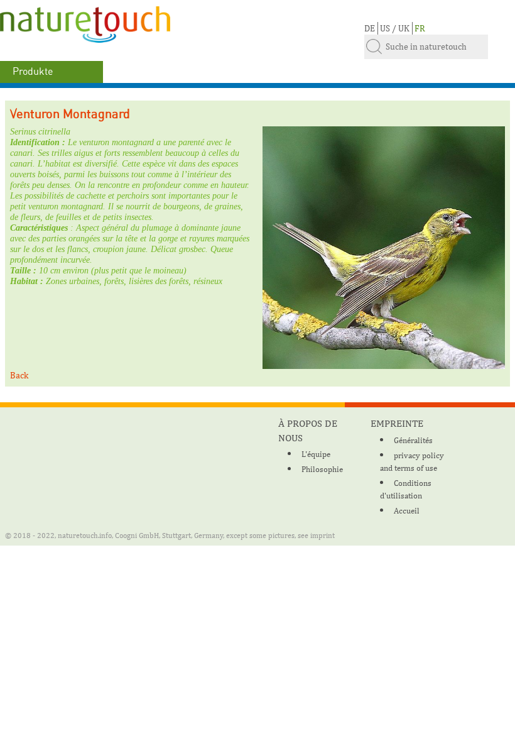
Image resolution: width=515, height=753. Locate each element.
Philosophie (322, 469)
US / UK (394, 28)
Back (19, 375)
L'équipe (315, 454)
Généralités (413, 440)
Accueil (407, 510)
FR (420, 28)
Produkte (33, 72)
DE (369, 28)
